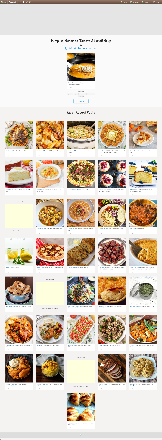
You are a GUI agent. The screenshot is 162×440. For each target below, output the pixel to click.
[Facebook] (23, 2)
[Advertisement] (81, 20)
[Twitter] (27, 2)
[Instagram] (30, 2)
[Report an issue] (93, 87)
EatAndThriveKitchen (81, 48)
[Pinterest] (20, 2)
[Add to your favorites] (73, 87)
